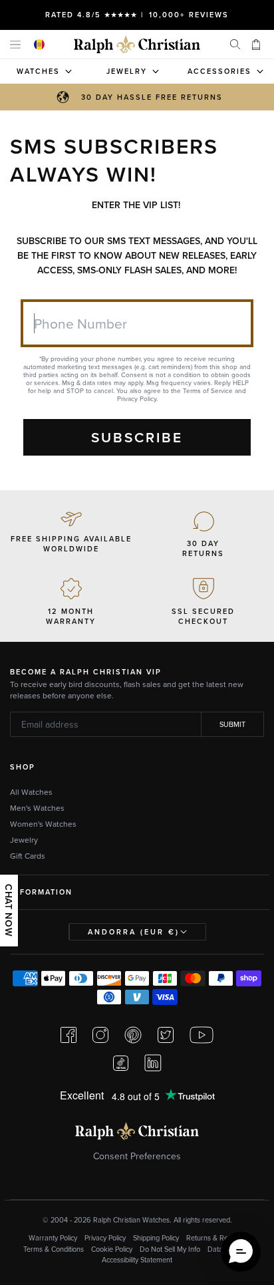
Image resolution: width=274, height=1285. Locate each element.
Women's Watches (43, 823)
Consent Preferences (137, 1156)
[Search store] (235, 45)
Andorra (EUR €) (134, 932)
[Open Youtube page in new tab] (201, 1035)
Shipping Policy (156, 1237)
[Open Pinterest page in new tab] (133, 1035)
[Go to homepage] (137, 44)
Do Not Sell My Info (170, 1249)
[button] (241, 1252)
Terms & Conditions (53, 1249)
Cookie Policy (111, 1249)
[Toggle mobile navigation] (15, 44)
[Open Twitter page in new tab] (166, 1035)
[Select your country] (39, 45)
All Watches (31, 791)
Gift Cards (27, 855)
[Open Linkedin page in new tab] (153, 1062)
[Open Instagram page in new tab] (100, 1035)
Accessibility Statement (137, 1259)
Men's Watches (37, 807)
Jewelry (24, 839)
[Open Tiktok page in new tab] (120, 1063)
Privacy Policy (136, 398)
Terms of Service (208, 390)
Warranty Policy (53, 1237)
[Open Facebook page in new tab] (68, 1035)
